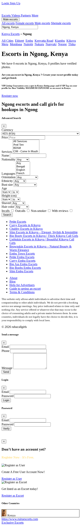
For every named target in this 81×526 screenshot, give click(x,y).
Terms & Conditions (22, 292)
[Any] (23, 163)
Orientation (9, 177)
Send (6, 371)
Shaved (6, 203)
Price (5, 137)
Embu (29, 40)
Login (6, 3)
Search (7, 214)
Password (8, 396)
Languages (8, 173)
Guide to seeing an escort (25, 288)
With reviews (60, 210)
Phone (5, 351)
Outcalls (20, 210)
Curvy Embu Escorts (22, 260)
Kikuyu (71, 40)
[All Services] (26, 141)
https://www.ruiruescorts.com (20, 519)
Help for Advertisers (22, 285)
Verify (6, 428)
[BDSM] (26, 148)
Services (7, 151)
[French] (23, 173)
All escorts (8, 23)
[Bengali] (23, 166)
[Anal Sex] (26, 145)
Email (5, 346)
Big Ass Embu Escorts (23, 264)
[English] (23, 170)
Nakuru (39, 44)
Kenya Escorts (11, 34)
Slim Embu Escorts (21, 271)
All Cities (7, 40)
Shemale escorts (61, 23)
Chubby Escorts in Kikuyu (26, 228)
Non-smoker (39, 210)
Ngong (62, 44)
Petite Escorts (17, 221)
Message (7, 368)
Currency (7, 130)
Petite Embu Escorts (21, 257)
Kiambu (60, 40)
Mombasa (16, 44)
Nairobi (28, 44)
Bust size (7, 184)
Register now (10, 95)
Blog (12, 281)
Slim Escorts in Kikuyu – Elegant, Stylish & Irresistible (43, 232)
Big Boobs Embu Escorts (25, 267)
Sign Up (15, 3)
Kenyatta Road (44, 40)
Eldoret (19, 40)
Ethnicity (7, 181)
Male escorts (10, 19)
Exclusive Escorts (13, 522)
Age (4, 188)
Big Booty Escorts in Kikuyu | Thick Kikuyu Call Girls (43, 235)
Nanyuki (51, 44)
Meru (5, 44)
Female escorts (25, 23)
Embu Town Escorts (22, 253)
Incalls (6, 210)
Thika (71, 44)
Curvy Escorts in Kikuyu (24, 225)
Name (5, 155)
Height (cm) (9, 195)
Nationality (8, 159)
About (13, 278)
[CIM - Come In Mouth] (26, 151)
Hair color (8, 206)
